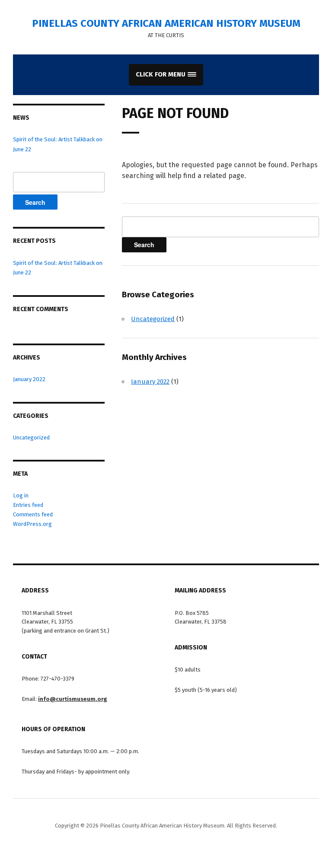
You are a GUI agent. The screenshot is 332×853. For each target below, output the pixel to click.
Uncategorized (31, 437)
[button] (166, 75)
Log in (21, 495)
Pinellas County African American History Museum (166, 23)
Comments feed (33, 514)
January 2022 (29, 379)
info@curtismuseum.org (72, 699)
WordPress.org (32, 524)
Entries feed (28, 505)
